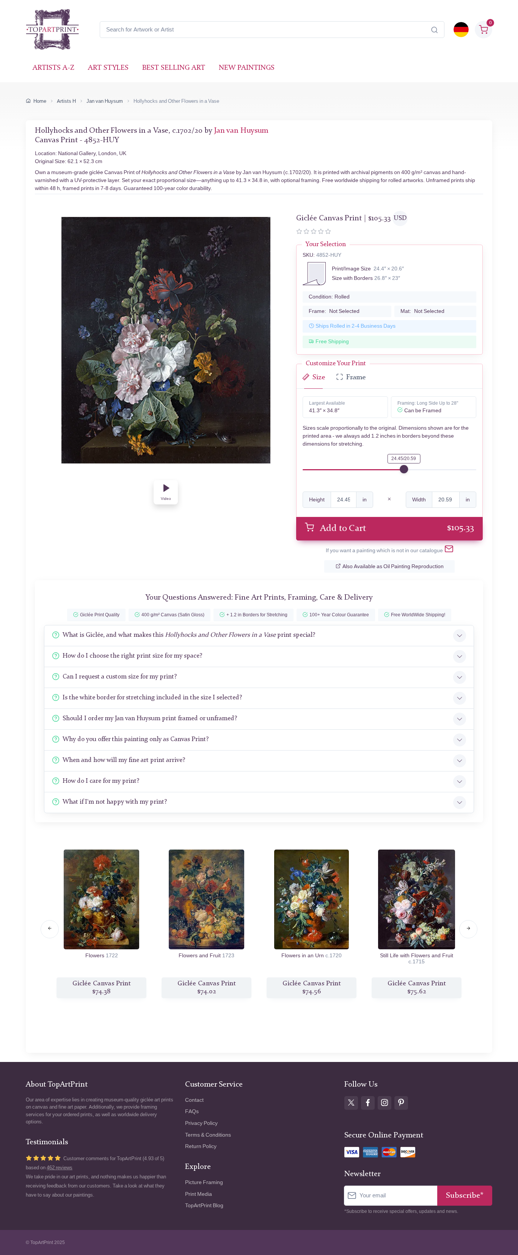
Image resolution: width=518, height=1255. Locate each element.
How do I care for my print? (101, 781)
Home (39, 101)
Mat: (422, 311)
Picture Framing (204, 1182)
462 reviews (59, 1167)
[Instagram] (384, 1103)
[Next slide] (468, 929)
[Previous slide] (50, 929)
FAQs (192, 1111)
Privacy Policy (201, 1123)
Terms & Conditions (208, 1135)
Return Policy (201, 1146)
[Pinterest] (401, 1103)
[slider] (404, 469)
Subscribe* (464, 1196)
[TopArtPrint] (52, 30)
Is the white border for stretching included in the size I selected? (152, 697)
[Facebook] (368, 1103)
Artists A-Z (53, 68)
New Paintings (247, 68)
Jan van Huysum (104, 101)
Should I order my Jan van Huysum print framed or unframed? (150, 718)
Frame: (334, 311)
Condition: (329, 297)
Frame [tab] (356, 377)
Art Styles (108, 68)
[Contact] (449, 550)
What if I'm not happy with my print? (115, 802)
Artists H (66, 101)
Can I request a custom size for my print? (120, 677)
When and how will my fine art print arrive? (124, 760)
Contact (194, 1100)
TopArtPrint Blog (204, 1205)
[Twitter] (351, 1103)
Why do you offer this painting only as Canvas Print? (136, 739)
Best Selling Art (173, 68)
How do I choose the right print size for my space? (132, 656)
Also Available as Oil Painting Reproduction (393, 566)
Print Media (198, 1194)
